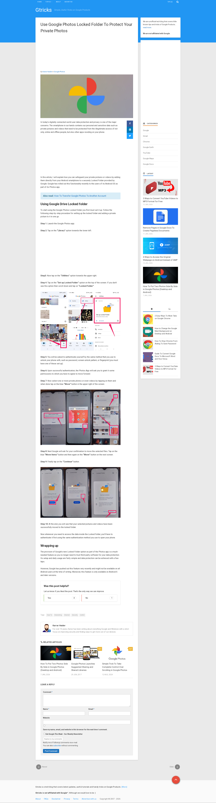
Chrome (146, 142)
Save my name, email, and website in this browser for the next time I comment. (75, 730)
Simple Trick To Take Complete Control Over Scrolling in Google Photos (114, 666)
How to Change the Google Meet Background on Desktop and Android (166, 331)
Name (46, 709)
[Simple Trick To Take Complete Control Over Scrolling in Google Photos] (117, 653)
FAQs (46, 799)
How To (49, 615)
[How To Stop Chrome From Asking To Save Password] (148, 345)
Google (146, 130)
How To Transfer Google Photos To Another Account (80, 196)
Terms (75, 799)
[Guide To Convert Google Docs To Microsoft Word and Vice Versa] (148, 357)
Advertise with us (89, 799)
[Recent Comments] (169, 309)
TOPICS (48, 2)
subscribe (57, 746)
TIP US (170, 2)
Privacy (67, 799)
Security (75, 615)
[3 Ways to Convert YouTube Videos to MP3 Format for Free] (160, 187)
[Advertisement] (86, 52)
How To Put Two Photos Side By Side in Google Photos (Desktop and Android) (54, 666)
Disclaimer (56, 799)
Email (91, 709)
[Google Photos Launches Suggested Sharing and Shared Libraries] (86, 653)
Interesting (58, 615)
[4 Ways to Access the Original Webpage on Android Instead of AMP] (160, 246)
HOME (39, 2)
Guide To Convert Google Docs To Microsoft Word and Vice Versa (165, 356)
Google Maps (148, 158)
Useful (82, 615)
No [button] (99, 598)
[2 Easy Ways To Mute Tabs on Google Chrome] (148, 319)
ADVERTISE (68, 2)
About (38, 799)
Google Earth (148, 147)
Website (46, 718)
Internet (67, 615)
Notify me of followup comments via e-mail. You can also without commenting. (60, 744)
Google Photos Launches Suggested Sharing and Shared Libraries (83, 666)
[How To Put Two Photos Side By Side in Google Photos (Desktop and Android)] (55, 653)
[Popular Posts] (151, 309)
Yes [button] (61, 598)
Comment (47, 692)
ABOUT (58, 2)
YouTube (146, 153)
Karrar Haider (47, 72)
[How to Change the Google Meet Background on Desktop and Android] (148, 332)
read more (147, 27)
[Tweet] (130, 136)
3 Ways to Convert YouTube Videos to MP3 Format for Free (166, 369)
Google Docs (148, 164)
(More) (124, 787)
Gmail (145, 136)
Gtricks (44, 10)
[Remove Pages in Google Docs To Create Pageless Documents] (160, 216)
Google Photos (59, 72)
